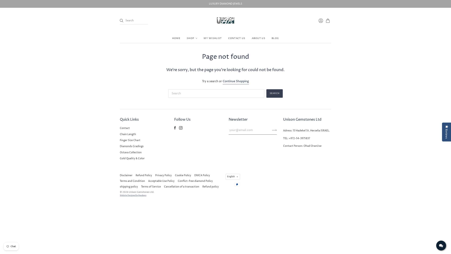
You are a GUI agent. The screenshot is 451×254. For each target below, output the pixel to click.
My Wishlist (213, 38)
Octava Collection (131, 152)
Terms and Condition (132, 181)
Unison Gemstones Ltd (141, 192)
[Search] (121, 20)
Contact (125, 128)
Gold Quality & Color (132, 158)
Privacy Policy (163, 175)
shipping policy (129, 186)
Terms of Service (151, 186)
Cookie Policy (183, 175)
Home (176, 38)
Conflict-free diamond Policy (195, 181)
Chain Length (128, 134)
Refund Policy (144, 175)
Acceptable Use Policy (161, 181)
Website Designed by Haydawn (133, 195)
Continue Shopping (236, 81)
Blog (275, 38)
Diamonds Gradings (132, 146)
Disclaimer (126, 175)
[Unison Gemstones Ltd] (225, 20)
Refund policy (210, 186)
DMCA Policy (202, 175)
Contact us (236, 38)
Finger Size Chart (130, 140)
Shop (190, 38)
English (231, 176)
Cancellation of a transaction (181, 186)
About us (258, 38)
